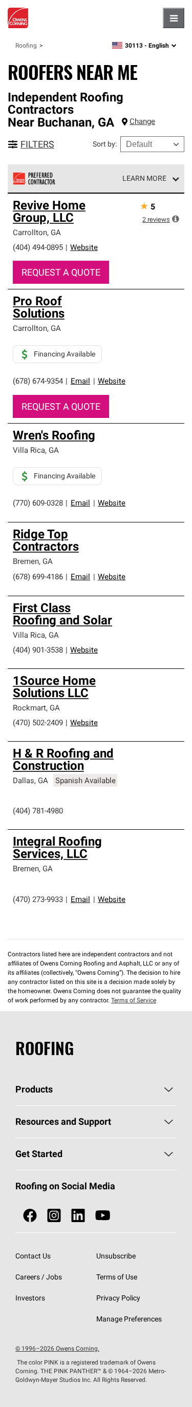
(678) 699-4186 (38, 576)
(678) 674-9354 (38, 381)
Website (84, 247)
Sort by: (105, 144)
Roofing (26, 45)
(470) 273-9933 (38, 899)
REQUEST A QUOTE (61, 272)
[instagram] (54, 1216)
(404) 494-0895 (38, 247)
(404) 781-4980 (38, 810)
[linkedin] (78, 1216)
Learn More (144, 178)
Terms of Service (133, 1000)
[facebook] (30, 1216)
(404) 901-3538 (38, 650)
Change (142, 121)
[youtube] (102, 1215)
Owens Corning (18, 18)
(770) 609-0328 (38, 503)
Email (80, 381)
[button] (175, 219)
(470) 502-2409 (38, 722)
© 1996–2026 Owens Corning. (57, 1348)
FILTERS (37, 144)
